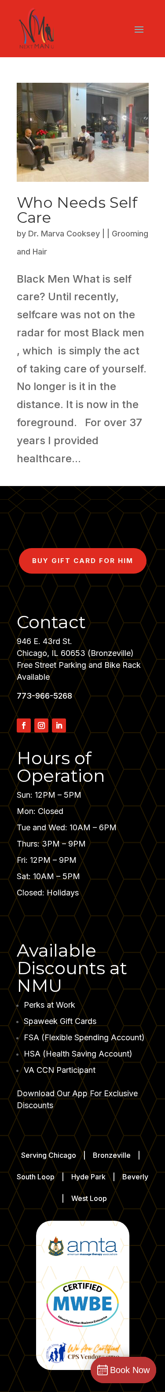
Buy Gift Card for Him (82, 560)
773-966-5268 (44, 695)
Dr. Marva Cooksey (64, 233)
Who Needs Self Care (77, 210)
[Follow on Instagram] (41, 725)
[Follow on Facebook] (24, 725)
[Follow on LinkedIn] (59, 725)
